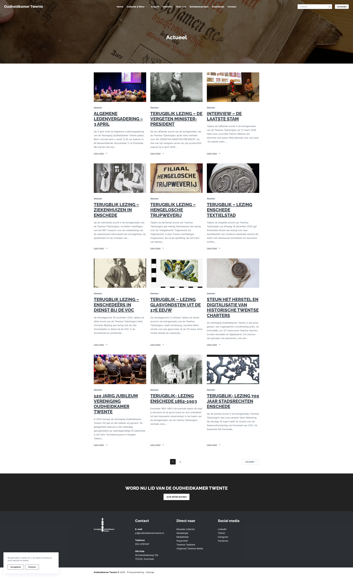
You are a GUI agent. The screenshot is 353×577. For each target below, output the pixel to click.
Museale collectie (185, 529)
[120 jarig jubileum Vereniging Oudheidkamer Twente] (120, 369)
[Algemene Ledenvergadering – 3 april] (120, 87)
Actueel (155, 6)
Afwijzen (32, 567)
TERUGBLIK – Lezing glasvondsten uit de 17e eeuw (175, 305)
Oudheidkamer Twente (23, 6)
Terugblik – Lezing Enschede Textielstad (229, 210)
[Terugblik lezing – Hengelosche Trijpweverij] (176, 178)
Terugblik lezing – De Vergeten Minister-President (176, 119)
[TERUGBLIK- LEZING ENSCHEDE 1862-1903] (176, 369)
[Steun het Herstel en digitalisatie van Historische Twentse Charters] (233, 273)
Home (120, 6)
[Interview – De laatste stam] (233, 87)
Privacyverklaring (135, 572)
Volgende (249, 462)
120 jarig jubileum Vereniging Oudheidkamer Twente (116, 403)
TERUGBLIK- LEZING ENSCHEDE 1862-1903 (173, 398)
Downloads (218, 6)
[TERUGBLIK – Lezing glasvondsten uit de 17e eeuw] (176, 273)
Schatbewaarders (199, 6)
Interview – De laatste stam (224, 116)
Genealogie (182, 533)
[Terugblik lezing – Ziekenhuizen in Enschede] (120, 178)
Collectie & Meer (136, 6)
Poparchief (182, 540)
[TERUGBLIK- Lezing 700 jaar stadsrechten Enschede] (233, 369)
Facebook (223, 540)
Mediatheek (182, 537)
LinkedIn (222, 529)
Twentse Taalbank (185, 544)
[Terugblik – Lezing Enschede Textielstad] (233, 178)
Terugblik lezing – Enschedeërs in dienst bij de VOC (116, 305)
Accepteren (15, 567)
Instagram (223, 537)
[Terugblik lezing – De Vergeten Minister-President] (176, 87)
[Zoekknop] (329, 6)
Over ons (181, 6)
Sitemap (150, 572)
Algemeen (98, 107)
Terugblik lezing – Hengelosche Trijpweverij (173, 210)
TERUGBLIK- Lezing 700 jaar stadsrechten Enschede (233, 401)
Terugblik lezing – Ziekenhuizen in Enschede (116, 210)
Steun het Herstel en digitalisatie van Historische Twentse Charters (233, 307)
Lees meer (101, 153)
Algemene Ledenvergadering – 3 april (118, 119)
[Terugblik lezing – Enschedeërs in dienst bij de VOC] (120, 273)
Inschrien (168, 6)
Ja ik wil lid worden (176, 496)
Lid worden (342, 7)
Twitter (221, 533)
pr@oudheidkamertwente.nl (149, 533)
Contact (232, 6)
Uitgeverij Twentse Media (189, 548)
